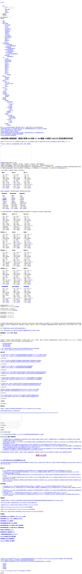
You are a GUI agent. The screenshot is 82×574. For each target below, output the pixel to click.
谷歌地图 (4, 568)
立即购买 (7, 187)
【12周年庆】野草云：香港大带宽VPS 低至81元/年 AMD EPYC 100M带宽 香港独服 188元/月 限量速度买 (21, 379)
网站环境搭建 (9, 101)
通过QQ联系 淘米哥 (6, 346)
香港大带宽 (22, 203)
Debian (10, 122)
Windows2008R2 (12, 117)
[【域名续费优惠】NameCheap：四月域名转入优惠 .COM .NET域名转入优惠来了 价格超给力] (21, 487)
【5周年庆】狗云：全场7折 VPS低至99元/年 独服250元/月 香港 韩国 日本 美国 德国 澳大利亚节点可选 (20, 384)
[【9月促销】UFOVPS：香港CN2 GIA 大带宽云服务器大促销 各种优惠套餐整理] (16, 366)
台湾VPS (6, 62)
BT (10, 102)
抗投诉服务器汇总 (10, 51)
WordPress (9, 112)
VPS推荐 (22, 141)
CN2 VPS (7, 26)
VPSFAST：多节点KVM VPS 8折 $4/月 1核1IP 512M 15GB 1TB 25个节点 (16, 349)
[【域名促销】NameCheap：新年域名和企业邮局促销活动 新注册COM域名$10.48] (19, 486)
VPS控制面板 (9, 107)
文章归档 (4, 564)
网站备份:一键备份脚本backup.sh (7, 529)
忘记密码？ (7, 12)
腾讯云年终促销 (8, 61)
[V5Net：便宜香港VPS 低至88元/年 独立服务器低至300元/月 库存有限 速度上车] (19, 470)
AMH (10, 108)
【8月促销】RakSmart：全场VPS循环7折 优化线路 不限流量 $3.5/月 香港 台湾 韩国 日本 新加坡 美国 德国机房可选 (22, 373)
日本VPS (4, 87)
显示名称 (2, 422)
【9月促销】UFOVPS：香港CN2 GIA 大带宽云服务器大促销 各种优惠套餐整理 (16, 367)
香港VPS (4, 76)
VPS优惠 (6, 58)
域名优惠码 (5, 93)
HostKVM (7, 79)
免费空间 (63, 168)
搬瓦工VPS (7, 82)
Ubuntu (10, 121)
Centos (10, 120)
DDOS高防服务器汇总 (11, 45)
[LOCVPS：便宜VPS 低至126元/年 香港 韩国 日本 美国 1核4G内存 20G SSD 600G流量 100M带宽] (22, 474)
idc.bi (30, 168)
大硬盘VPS (7, 32)
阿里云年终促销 (8, 60)
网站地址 (2, 427)
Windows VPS (7, 37)
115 (28, 300)
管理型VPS (7, 40)
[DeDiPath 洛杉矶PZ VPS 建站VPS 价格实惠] (9, 131)
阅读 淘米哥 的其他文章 (7, 343)
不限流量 (4, 198)
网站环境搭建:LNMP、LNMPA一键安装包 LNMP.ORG (11, 518)
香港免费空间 (22, 193)
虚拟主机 (4, 97)
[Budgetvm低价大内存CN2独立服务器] (8, 135)
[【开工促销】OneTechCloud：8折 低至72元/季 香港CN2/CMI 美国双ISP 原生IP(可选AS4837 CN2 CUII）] (23, 494)
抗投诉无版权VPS (8, 36)
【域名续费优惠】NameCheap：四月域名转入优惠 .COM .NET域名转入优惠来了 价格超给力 (58, 487)
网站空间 (9, 168)
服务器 (17, 286)
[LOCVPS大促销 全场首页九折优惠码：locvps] (9, 434)
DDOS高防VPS (8, 35)
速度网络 (6, 191)
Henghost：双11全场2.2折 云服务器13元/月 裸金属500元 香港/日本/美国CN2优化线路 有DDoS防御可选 (20, 361)
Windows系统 (9, 115)
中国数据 (5, 328)
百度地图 (4, 567)
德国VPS (6, 68)
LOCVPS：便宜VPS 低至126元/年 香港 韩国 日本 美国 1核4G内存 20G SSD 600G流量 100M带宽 (60, 474)
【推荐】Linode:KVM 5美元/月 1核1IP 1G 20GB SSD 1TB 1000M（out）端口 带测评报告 (17, 509)
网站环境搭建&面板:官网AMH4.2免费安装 (8, 523)
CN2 (17, 296)
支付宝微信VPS (8, 28)
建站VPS (6, 39)
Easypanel (11, 110)
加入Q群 (4, 13)
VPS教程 (4, 92)
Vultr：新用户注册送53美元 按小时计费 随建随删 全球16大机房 (12, 460)
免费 (17, 191)
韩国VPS (6, 65)
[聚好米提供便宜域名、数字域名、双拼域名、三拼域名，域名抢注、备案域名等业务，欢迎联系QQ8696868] (22, 452)
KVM (5, 127)
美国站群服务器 (5, 286)
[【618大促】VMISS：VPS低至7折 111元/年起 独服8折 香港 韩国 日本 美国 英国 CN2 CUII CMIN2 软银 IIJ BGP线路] (23, 354)
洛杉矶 (22, 165)
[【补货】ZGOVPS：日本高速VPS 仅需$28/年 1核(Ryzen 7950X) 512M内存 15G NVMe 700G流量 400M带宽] (24, 477)
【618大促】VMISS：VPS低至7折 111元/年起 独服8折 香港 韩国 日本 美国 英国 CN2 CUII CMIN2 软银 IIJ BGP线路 (23, 356)
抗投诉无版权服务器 (9, 49)
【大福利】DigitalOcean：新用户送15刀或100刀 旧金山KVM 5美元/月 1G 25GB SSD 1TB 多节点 (19, 504)
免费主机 (13, 328)
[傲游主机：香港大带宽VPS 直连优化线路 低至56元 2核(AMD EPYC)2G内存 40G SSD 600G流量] (19, 389)
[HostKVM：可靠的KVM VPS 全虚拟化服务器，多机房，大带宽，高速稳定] (15, 143)
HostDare (6, 86)
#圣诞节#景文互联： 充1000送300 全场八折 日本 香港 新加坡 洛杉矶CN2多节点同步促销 (19, 348)
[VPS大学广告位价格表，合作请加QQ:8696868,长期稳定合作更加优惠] (58, 452)
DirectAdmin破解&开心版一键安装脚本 (8, 536)
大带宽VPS (7, 34)
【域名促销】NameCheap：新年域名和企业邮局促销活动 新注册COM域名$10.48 (51, 486)
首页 (3, 20)
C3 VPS (6, 27)
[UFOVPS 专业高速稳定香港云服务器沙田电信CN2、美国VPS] (31, 434)
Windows (9, 184)
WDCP (10, 109)
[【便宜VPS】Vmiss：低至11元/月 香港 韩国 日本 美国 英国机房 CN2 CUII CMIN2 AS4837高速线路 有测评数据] (25, 471)
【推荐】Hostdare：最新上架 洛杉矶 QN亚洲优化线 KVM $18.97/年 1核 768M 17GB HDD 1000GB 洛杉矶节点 (21, 511)
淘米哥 (1, 141)
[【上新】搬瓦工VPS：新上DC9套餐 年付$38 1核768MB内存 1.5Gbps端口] (17, 444)
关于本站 (4, 563)
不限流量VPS (7, 31)
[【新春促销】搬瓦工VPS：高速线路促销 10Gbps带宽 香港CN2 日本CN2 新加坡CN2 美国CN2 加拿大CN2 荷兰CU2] (26, 439)
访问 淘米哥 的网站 (6, 344)
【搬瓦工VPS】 (24, 570)
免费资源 (9, 125)
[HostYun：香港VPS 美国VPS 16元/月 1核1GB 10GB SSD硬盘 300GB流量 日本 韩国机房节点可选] (19, 395)
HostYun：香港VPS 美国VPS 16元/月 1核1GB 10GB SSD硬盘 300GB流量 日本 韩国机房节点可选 (19, 396)
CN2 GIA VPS (7, 24)
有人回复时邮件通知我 (6, 432)
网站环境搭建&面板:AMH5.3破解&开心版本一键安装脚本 (11, 525)
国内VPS (6, 73)
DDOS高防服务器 (8, 44)
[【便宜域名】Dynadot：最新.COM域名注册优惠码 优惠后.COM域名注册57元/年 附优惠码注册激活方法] (23, 490)
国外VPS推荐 (5, 23)
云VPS (6, 41)
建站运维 (4, 99)
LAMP (10, 105)
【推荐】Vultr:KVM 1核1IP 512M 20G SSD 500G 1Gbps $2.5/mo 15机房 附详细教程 (16, 507)
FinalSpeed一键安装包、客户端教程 (7, 540)
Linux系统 (9, 119)
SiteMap (4, 565)
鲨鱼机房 (4, 203)
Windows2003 (12, 116)
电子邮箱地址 (3, 425)
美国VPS (4, 80)
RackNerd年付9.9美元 (9, 83)
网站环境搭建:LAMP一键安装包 (6, 520)
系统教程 (6, 113)
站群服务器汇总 (10, 56)
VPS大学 (2, 2)
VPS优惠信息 (17, 141)
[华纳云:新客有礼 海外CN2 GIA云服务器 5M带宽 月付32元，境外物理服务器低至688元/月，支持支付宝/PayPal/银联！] (23, 128)
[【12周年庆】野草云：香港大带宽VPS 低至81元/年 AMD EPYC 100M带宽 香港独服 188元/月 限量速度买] (21, 377)
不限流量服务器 (8, 47)
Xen (17, 260)
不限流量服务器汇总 (11, 48)
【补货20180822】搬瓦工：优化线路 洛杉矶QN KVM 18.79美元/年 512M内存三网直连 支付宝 (18, 502)
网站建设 (6, 100)
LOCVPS (6, 78)
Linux (7, 184)
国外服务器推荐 (6, 43)
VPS (3, 57)
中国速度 (2, 162)
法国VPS (6, 69)
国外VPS (6, 72)
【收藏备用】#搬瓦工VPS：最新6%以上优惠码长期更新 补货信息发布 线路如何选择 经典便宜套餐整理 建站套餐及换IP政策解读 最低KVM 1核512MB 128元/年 (31, 500)
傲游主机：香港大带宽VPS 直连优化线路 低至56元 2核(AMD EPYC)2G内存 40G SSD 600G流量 (19, 390)
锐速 (18, 306)
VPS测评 (4, 91)
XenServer (18, 242)
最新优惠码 (7, 95)
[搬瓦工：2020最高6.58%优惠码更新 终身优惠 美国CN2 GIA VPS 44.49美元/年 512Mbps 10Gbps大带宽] (20, 408)
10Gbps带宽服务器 (8, 52)
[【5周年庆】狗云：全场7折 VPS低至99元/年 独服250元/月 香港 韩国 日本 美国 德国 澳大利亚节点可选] (20, 383)
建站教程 (9, 111)
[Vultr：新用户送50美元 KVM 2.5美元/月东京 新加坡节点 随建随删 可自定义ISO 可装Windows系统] (19, 330)
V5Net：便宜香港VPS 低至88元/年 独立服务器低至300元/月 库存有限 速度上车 (50, 470)
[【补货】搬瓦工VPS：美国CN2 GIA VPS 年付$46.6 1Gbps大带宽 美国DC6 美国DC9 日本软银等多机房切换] (24, 441)
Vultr (6, 85)
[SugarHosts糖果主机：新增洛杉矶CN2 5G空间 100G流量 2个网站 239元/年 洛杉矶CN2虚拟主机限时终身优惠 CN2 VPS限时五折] (25, 561)
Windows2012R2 (12, 118)
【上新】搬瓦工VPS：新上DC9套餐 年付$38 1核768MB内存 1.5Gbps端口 (46, 444)
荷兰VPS (6, 70)
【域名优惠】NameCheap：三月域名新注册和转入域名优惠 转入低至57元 (47, 492)
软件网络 (6, 123)
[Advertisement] (33, 550)
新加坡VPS (7, 64)
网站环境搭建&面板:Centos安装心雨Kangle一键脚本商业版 (12, 527)
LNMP (10, 104)
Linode (6, 88)
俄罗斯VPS (7, 66)
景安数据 (9, 74)
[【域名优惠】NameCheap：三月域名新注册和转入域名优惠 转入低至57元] (18, 492)
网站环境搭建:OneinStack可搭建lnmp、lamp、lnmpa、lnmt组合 (13, 516)
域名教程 (6, 96)
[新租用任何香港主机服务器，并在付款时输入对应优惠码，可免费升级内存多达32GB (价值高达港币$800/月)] (22, 132)
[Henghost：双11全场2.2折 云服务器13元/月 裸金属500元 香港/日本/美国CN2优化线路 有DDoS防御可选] (20, 360)
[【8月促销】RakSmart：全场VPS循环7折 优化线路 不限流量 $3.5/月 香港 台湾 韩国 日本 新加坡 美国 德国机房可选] (23, 372)
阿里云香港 (7, 77)
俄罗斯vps (9, 328)
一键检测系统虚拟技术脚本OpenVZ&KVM (8, 534)
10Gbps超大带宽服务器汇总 (12, 53)
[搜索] (11, 17)
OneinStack (11, 103)
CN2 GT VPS (7, 25)
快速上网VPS (7, 30)
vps (14, 286)
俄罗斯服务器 (26, 286)
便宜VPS (4, 22)
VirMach (6, 84)
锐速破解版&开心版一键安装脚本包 (7, 538)
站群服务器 (7, 55)
